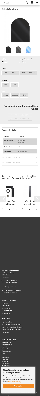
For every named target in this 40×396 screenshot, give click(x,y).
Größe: (4, 68)
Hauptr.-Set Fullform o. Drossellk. (10, 203)
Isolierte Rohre (6, 363)
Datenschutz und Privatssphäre (11, 329)
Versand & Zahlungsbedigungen (11, 324)
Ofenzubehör (5, 305)
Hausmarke (5, 357)
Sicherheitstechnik (7, 311)
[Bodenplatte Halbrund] (20, 28)
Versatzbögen (6, 349)
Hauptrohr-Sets (6, 343)
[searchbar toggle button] (26, 2)
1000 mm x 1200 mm (11, 163)
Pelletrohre (5, 361)
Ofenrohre (5, 303)
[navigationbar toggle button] (37, 2)
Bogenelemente (6, 347)
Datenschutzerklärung (14, 382)
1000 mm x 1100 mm (11, 157)
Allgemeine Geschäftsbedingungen (12, 327)
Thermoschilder (6, 351)
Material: (4, 80)
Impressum (5, 332)
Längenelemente (7, 345)
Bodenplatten (6, 308)
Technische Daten (9, 130)
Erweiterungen (6, 365)
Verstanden (18, 386)
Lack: (3, 91)
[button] (3, 199)
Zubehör (4, 353)
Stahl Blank (5, 359)
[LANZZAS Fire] (4, 2)
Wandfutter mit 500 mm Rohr (30, 203)
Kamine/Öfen (6, 313)
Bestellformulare (7, 322)
